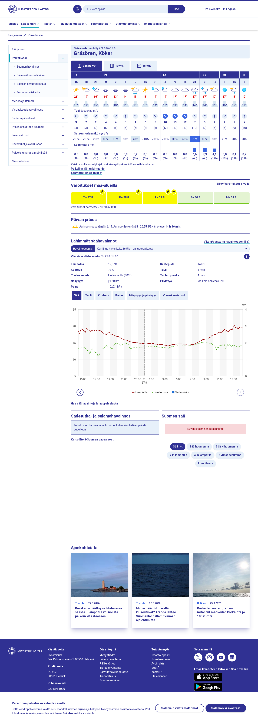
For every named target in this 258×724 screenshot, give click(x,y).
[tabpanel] (160, 116)
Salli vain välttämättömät (179, 708)
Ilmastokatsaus (160, 659)
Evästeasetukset (110, 680)
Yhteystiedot (107, 655)
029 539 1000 (56, 688)
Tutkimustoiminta (125, 23)
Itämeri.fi (156, 672)
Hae (176, 9)
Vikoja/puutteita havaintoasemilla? (227, 241)
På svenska (212, 9)
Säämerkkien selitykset (86, 173)
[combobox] (128, 9)
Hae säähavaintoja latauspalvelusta (94, 403)
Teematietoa (99, 23)
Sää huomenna (199, 446)
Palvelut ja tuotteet (71, 23)
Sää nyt (178, 446)
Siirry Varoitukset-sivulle (233, 183)
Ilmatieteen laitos (155, 23)
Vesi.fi (155, 667)
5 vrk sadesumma (230, 455)
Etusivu (13, 23)
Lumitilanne (205, 463)
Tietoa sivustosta (110, 667)
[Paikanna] (77, 9)
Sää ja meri (28, 23)
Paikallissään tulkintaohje (88, 168)
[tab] (86, 66)
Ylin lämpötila (178, 455)
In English (229, 9)
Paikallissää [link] (35, 35)
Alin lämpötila (202, 455)
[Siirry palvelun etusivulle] (37, 9)
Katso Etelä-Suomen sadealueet (92, 439)
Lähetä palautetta (110, 659)
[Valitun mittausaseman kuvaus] (247, 256)
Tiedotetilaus (108, 676)
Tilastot (47, 23)
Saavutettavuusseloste (114, 672)
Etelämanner (159, 676)
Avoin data (157, 663)
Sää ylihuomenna (227, 446)
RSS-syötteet (108, 663)
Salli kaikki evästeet (225, 708)
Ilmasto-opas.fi (160, 655)
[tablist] (160, 65)
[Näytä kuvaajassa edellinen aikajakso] (80, 392)
